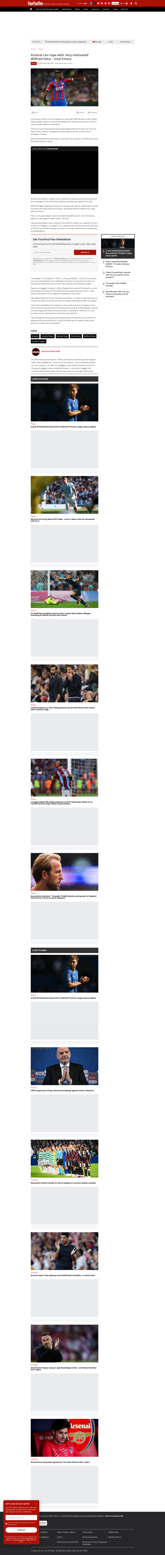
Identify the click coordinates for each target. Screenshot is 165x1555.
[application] (64, 170)
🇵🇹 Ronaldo (97, 42)
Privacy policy (87, 1532)
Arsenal (35, 336)
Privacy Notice (38, 260)
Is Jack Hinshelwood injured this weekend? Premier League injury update (119, 253)
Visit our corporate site (114, 1516)
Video (85, 9)
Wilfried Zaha (89, 336)
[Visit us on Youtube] (98, 3)
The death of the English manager (116, 284)
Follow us (82, 112)
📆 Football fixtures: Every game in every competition (65, 42)
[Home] (31, 9)
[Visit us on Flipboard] (105, 3)
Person (33, 49)
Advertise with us (114, 1537)
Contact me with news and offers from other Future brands (21, 1523)
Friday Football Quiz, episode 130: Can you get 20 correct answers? (118, 274)
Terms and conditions (39, 1532)
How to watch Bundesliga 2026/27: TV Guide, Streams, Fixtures (118, 264)
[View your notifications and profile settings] (131, 3)
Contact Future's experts (66, 1532)
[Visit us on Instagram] (102, 3)
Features (95, 9)
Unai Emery (76, 336)
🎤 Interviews (125, 42)
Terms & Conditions (19, 1540)
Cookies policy (113, 1532)
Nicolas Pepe (62, 336)
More (123, 9)
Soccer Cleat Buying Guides (47, 9)
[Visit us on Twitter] (94, 3)
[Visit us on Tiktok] (109, 3)
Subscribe (115, 3)
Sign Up (21, 1530)
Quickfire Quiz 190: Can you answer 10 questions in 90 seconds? (117, 294)
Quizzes (106, 9)
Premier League (38, 341)
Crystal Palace (47, 336)
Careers (60, 1537)
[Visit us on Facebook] (91, 3)
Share (36, 112)
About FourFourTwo (89, 1537)
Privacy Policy (29, 1538)
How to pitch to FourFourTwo (67, 1542)
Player (41, 49)
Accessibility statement (40, 1537)
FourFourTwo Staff (46, 63)
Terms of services (60, 259)
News (77, 9)
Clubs (115, 9)
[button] (136, 3)
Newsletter (67, 9)
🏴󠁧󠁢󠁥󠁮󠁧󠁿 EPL (110, 42)
